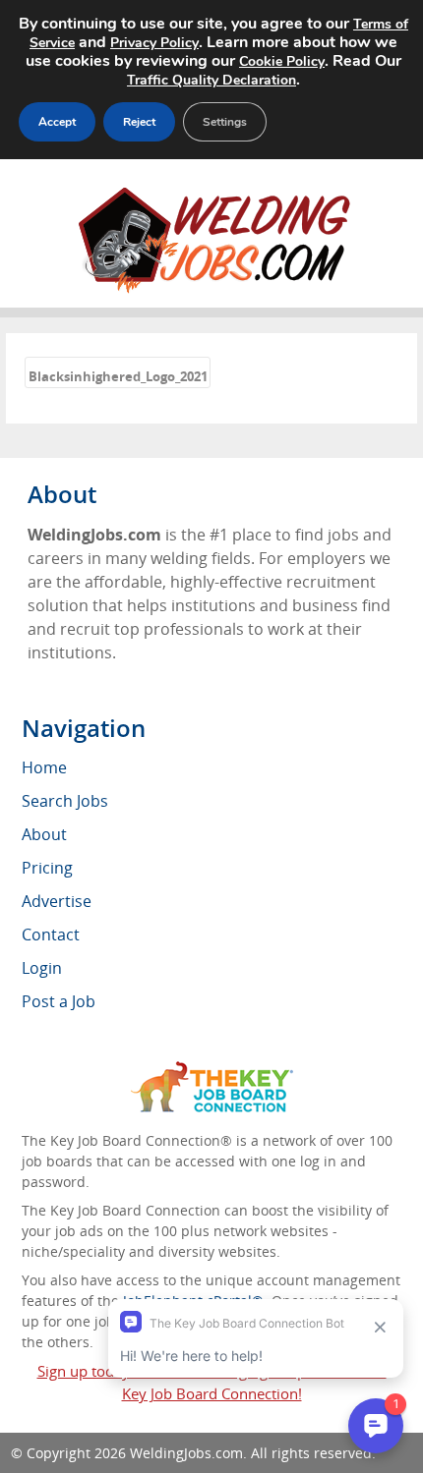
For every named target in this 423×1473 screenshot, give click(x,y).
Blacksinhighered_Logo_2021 (118, 376)
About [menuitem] (44, 834)
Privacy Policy (154, 42)
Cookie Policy (282, 61)
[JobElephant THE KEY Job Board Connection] (212, 1070)
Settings (225, 122)
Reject (139, 122)
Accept (57, 122)
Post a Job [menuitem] (58, 1001)
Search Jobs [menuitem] (65, 801)
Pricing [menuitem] (47, 867)
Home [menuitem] (44, 767)
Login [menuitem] (42, 968)
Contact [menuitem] (51, 934)
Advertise (56, 901)
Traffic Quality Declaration (211, 80)
